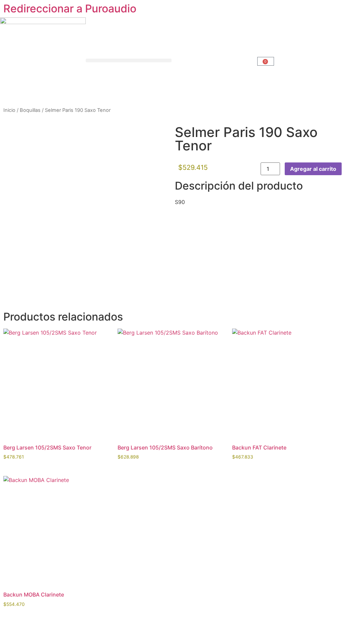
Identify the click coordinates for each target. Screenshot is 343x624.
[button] (129, 60)
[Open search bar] (214, 60)
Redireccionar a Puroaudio (69, 8)
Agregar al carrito (313, 168)
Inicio (9, 110)
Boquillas (30, 110)
